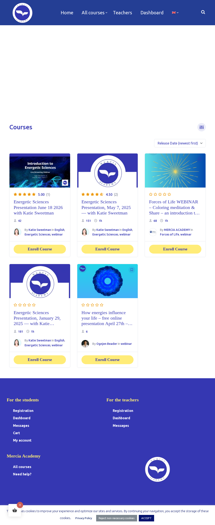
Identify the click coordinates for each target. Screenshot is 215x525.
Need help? (22, 474)
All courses (93, 12)
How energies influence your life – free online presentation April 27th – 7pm (104, 321)
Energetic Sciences (37, 234)
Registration (23, 411)
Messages (21, 425)
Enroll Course (40, 249)
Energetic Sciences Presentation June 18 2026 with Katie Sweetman (38, 207)
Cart (16, 433)
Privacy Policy (83, 518)
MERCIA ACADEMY (177, 229)
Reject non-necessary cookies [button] (117, 518)
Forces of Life (169, 234)
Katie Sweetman (40, 229)
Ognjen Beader (106, 343)
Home (67, 12)
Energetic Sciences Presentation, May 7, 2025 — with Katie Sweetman (106, 207)
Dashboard (152, 12)
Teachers (122, 12)
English (59, 229)
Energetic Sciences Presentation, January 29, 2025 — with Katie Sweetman (37, 321)
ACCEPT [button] (146, 518)
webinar (57, 234)
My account (22, 440)
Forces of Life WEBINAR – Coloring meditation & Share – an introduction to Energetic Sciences (173, 210)
